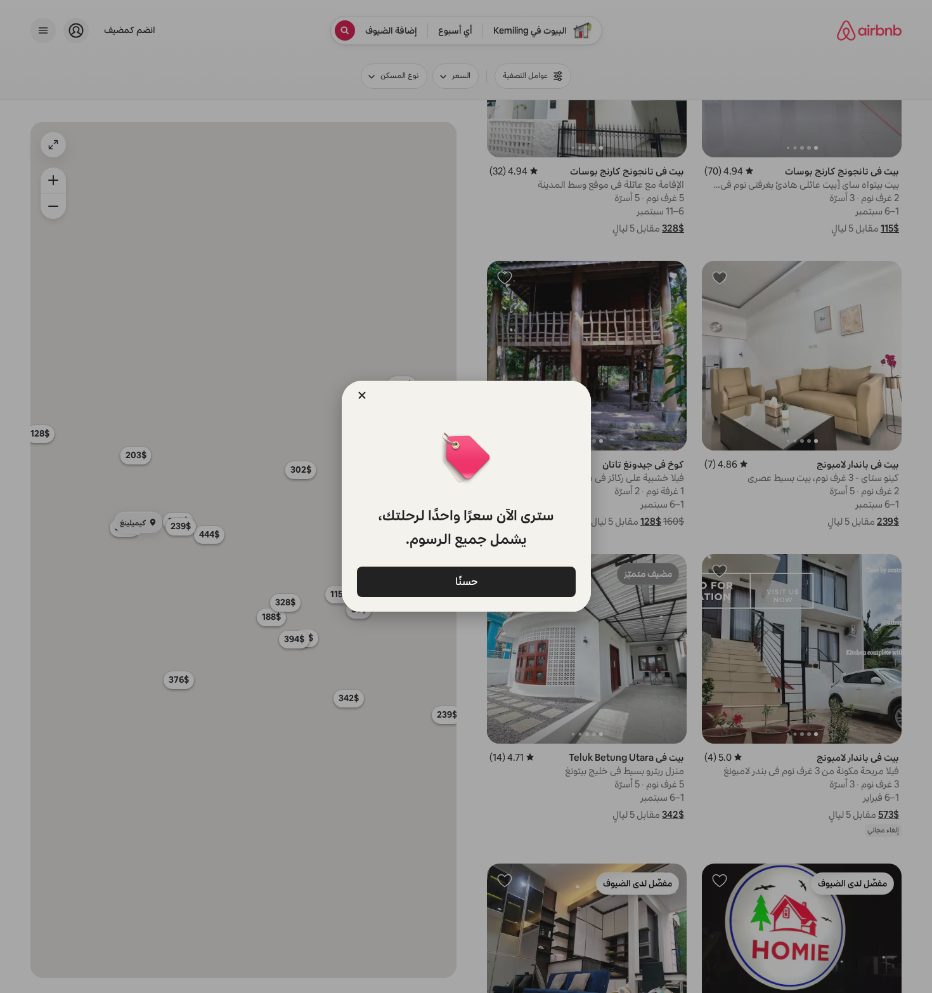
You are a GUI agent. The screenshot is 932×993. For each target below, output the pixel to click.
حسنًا (466, 581)
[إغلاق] (362, 395)
